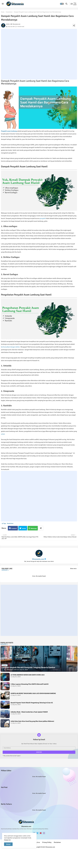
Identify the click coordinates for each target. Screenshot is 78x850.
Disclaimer (57, 842)
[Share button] (40, 528)
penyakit (43, 218)
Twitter (24, 528)
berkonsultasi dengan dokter (10, 347)
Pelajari (6, 840)
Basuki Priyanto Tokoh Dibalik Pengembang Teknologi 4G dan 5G (32, 703)
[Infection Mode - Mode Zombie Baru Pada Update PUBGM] (5, 714)
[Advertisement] (39, 54)
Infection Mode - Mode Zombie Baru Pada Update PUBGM (29, 712)
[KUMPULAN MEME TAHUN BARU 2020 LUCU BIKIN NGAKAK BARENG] (5, 695)
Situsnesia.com (38, 559)
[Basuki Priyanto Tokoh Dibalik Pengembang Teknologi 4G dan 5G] (5, 705)
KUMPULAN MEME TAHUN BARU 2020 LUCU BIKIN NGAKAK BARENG (33, 693)
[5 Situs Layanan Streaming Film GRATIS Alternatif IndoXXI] (5, 686)
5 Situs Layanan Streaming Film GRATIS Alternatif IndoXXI (30, 684)
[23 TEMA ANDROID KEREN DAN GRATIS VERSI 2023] (5, 677)
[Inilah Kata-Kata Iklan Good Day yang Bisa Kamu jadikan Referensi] (5, 723)
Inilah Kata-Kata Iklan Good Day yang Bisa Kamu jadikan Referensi (32, 721)
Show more (73, 568)
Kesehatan (9, 12)
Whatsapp (34, 528)
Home (2, 12)
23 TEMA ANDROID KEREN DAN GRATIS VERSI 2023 (27, 675)
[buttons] (37, 833)
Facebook (14, 528)
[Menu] (2, 4)
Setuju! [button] (8, 844)
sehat (3, 434)
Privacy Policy (46, 842)
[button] (62, 4)
